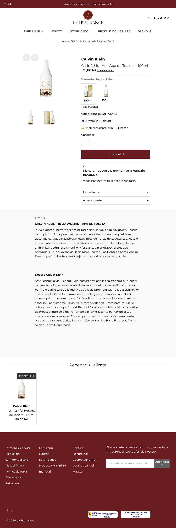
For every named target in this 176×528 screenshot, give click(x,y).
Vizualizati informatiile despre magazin (109, 180)
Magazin (78, 471)
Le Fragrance (25, 520)
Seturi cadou (48, 459)
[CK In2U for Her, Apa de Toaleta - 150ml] (106, 96)
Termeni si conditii (17, 448)
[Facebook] (5, 4)
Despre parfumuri (85, 459)
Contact (78, 448)
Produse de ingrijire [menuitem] (114, 31)
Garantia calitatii (84, 465)
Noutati (44, 453)
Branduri (45, 471)
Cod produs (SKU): (94, 113)
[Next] (35, 57)
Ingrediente (91, 192)
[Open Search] (149, 17)
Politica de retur (16, 471)
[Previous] (26, 57)
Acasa (65, 41)
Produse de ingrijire (52, 465)
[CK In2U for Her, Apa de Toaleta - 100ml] (88, 96)
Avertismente (92, 200)
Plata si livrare (14, 465)
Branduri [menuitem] (145, 31)
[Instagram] (9, 4)
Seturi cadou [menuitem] (80, 31)
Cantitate (88, 134)
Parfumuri (46, 448)
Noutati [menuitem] (57, 31)
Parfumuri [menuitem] (32, 31)
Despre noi (80, 453)
